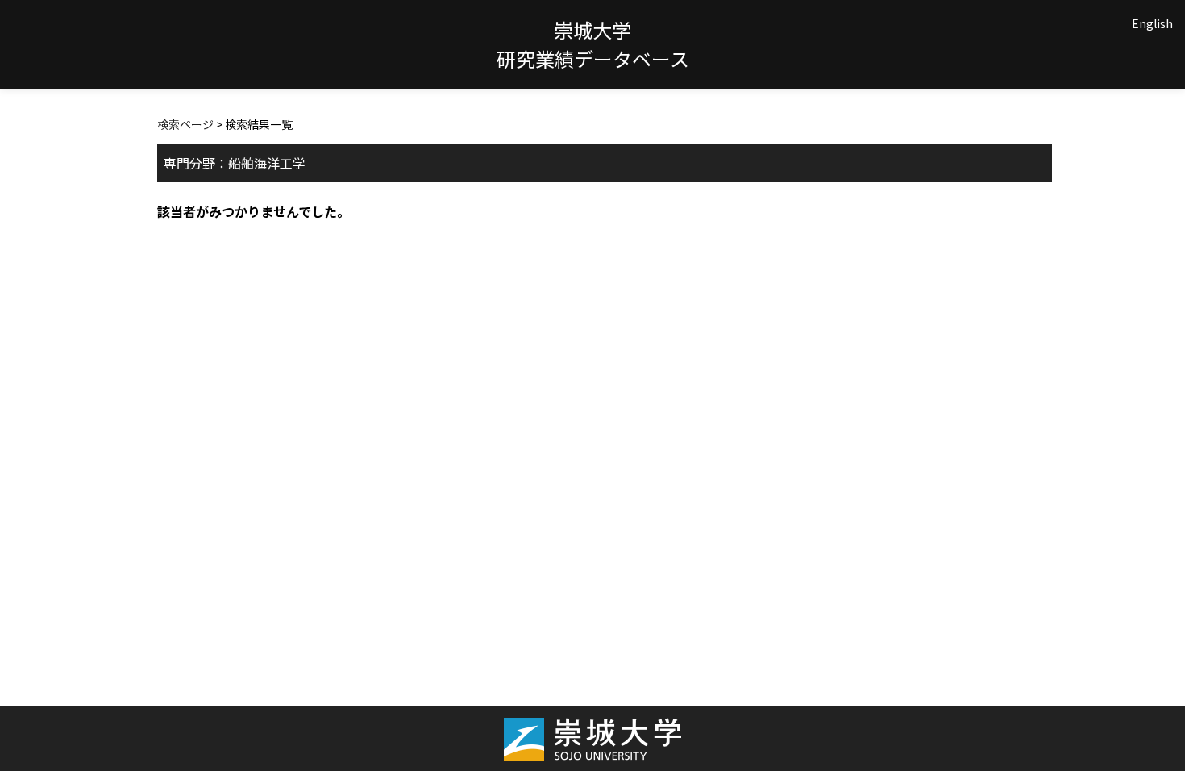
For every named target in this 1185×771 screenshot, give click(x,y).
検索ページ (185, 124)
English (1152, 23)
